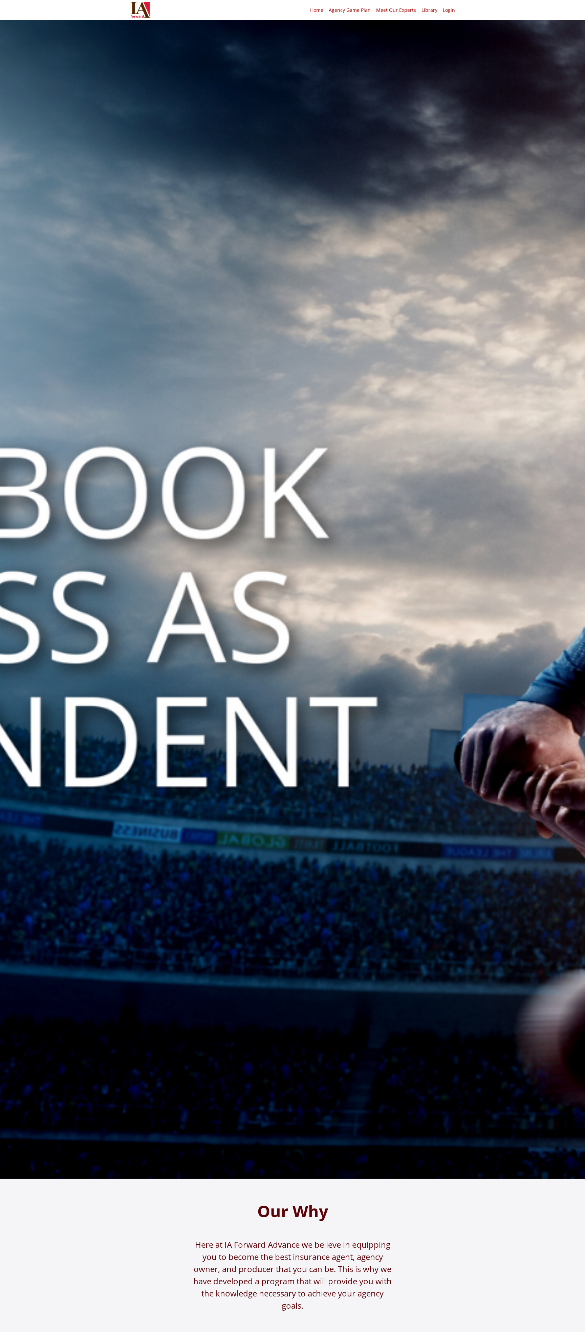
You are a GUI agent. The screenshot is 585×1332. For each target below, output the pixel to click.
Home (316, 10)
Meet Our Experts (396, 10)
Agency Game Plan (350, 10)
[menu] (380, 10)
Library (429, 10)
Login (449, 10)
